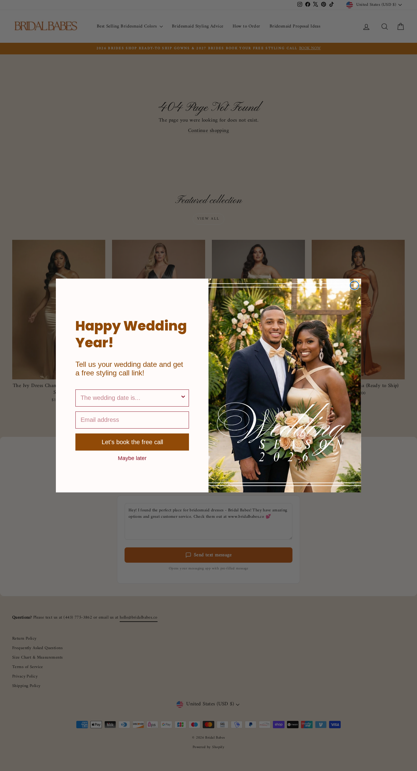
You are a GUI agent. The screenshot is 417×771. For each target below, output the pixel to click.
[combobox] (130, 398)
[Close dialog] (354, 285)
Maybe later (132, 457)
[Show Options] (183, 398)
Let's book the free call (132, 442)
